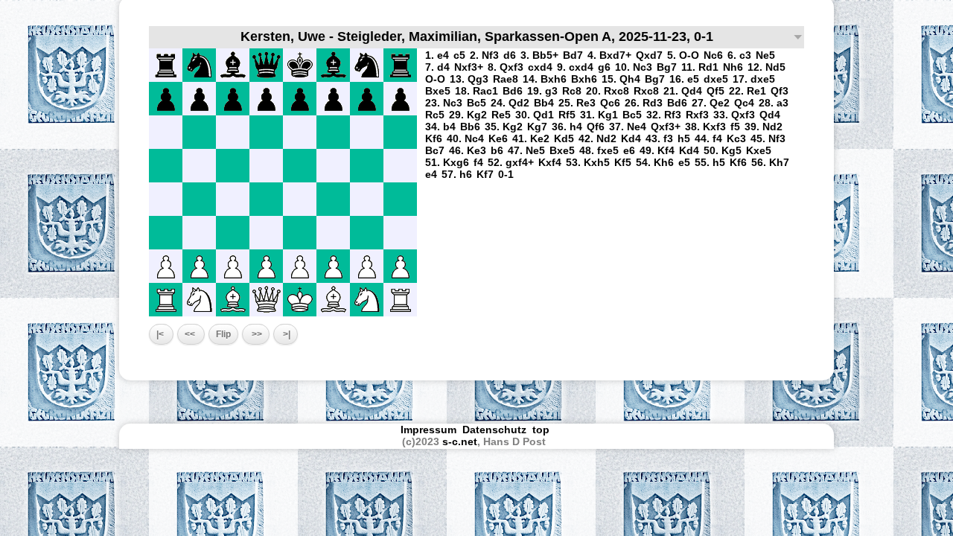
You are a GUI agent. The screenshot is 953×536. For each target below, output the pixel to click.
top (542, 430)
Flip (223, 334)
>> (255, 334)
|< (161, 334)
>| (285, 334)
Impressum (428, 430)
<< (191, 334)
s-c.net (459, 441)
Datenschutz (494, 430)
